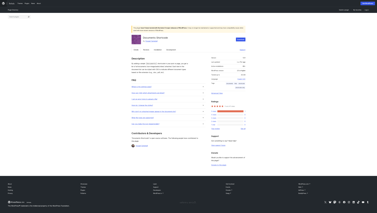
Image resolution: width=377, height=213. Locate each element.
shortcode (242, 83)
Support (242, 50)
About (10, 184)
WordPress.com (304, 184)
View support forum (218, 145)
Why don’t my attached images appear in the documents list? (154, 111)
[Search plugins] (29, 17)
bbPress (302, 190)
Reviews (146, 50)
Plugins (83, 190)
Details (136, 50)
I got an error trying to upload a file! (144, 99)
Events (228, 187)
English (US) (241, 79)
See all (243, 129)
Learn (155, 184)
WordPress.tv (158, 193)
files (236, 83)
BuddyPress (303, 193)
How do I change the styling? (142, 105)
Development (171, 50)
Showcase (84, 184)
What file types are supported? (143, 118)
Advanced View (217, 93)
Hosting (10, 190)
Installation (158, 50)
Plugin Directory (13, 10)
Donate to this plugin (218, 165)
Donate (229, 190)
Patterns (83, 193)
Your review (215, 129)
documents (229, 83)
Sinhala (29, 202)
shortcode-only (240, 87)
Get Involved (230, 184)
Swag (228, 193)
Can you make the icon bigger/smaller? (145, 124)
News (9, 187)
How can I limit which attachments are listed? (148, 93)
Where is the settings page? (142, 87)
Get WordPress (367, 3)
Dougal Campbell (151, 41)
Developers (157, 190)
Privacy (10, 193)
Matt (300, 187)
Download (240, 39)
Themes (83, 187)
